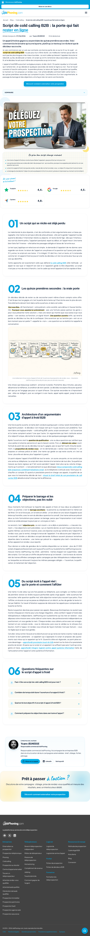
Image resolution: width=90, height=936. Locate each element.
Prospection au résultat (11, 865)
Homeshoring (29, 864)
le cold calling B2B (58, 263)
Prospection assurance (11, 914)
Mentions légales (13, 932)
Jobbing (27, 872)
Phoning (6, 857)
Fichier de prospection (54, 863)
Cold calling (20, 20)
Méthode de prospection (77, 846)
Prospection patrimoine (11, 902)
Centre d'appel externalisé (12, 869)
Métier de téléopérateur (33, 853)
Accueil (5, 20)
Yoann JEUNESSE (30, 743)
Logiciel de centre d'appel (55, 853)
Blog (12, 20)
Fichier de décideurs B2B (55, 867)
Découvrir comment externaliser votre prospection (45, 84)
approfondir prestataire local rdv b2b (38, 642)
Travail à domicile (30, 876)
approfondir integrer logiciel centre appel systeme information (47, 648)
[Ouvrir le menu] (86, 12)
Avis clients (72, 854)
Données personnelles (29, 932)
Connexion (72, 862)
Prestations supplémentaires (47, 932)
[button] (45, 126)
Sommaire (9, 92)
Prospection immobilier (11, 898)
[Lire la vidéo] (45, 125)
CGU (4, 932)
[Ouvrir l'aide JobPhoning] (85, 931)
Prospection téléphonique (12, 853)
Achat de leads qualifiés (11, 887)
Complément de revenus (33, 868)
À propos (62, 932)
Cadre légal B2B (74, 850)
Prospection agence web (12, 910)
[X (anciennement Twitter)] (10, 836)
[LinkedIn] (15, 836)
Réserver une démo (45, 6)
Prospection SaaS (9, 906)
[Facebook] (5, 836)
